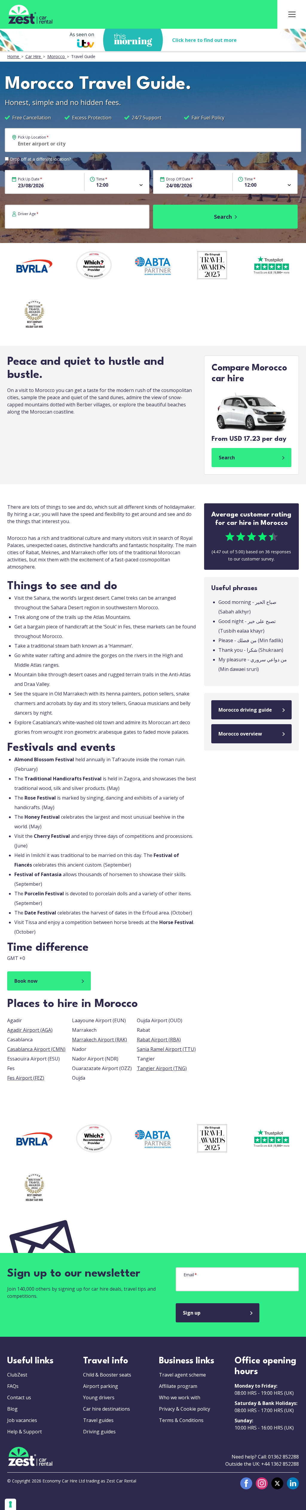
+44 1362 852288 (280, 1464)
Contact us (19, 1397)
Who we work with (179, 1397)
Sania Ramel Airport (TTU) (166, 1049)
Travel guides (98, 1420)
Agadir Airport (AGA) (30, 1030)
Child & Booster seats (107, 1374)
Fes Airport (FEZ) (25, 1078)
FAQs (13, 1386)
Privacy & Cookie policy (184, 1409)
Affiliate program (178, 1386)
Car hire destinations (106, 1409)
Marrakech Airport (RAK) (99, 1039)
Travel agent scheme (182, 1374)
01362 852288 (283, 1456)
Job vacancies (22, 1420)
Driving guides (99, 1431)
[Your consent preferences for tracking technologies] (10, 1504)
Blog (12, 1409)
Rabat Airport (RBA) (159, 1039)
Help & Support (24, 1431)
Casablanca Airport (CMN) (36, 1049)
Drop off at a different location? (40, 159)
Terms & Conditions (181, 1420)
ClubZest (17, 1374)
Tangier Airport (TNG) (162, 1068)
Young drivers (98, 1397)
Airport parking (100, 1386)
